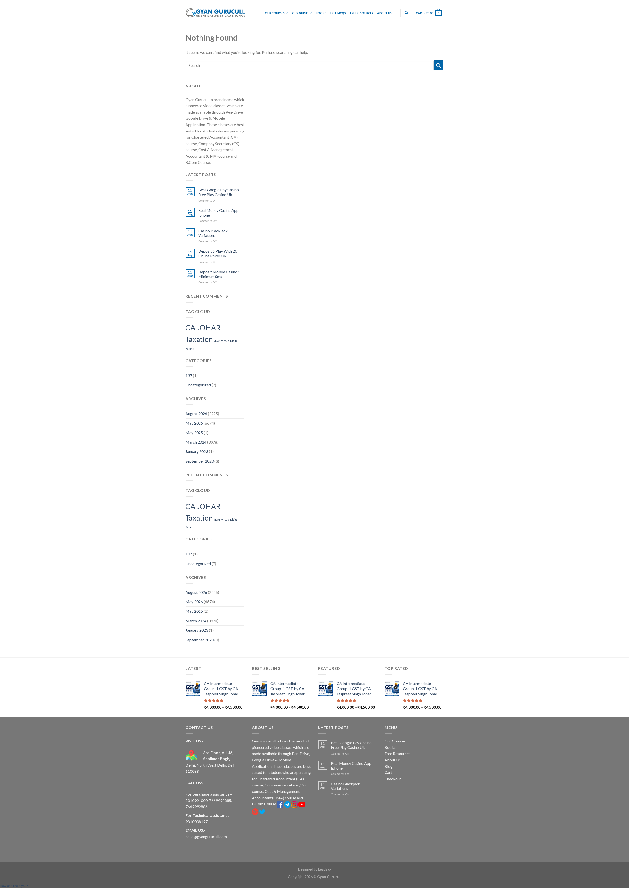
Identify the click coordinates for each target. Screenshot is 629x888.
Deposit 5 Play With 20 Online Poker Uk (217, 253)
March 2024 (196, 442)
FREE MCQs (338, 13)
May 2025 (194, 432)
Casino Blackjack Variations (213, 233)
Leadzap (324, 869)
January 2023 (197, 451)
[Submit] (438, 65)
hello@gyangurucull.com (206, 836)
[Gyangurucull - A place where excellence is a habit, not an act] (215, 13)
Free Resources (361, 13)
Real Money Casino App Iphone (218, 212)
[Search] (406, 13)
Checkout (393, 778)
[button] (14, 886)
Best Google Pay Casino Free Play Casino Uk (218, 192)
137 (189, 375)
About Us (384, 13)
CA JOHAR (203, 327)
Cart (388, 772)
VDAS (217, 340)
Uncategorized (198, 384)
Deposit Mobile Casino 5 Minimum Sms (219, 274)
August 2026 (196, 413)
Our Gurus (300, 13)
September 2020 (200, 461)
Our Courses (275, 13)
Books (321, 13)
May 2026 (194, 423)
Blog (389, 766)
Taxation (199, 339)
